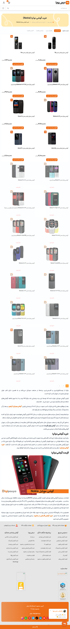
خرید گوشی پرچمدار (13, 544)
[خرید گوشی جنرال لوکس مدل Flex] (18, 42)
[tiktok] (36, 618)
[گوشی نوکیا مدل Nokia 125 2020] (51, 308)
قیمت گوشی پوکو (63, 559)
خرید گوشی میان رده (13, 552)
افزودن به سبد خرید (52, 64)
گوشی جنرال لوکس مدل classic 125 (26, 346)
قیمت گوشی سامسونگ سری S (43, 552)
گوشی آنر (65, 555)
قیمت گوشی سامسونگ (61, 548)
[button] (9, 3)
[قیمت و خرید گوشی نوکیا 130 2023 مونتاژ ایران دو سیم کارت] (51, 364)
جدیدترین (57, 31)
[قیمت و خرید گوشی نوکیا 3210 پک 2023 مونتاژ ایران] (18, 308)
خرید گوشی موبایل (62, 537)
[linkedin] (40, 618)
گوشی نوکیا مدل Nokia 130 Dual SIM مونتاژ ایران (23, 235)
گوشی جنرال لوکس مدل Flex (28, 53)
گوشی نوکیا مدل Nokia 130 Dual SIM (59, 263)
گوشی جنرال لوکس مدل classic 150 (59, 148)
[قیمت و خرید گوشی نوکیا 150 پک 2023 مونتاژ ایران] (51, 336)
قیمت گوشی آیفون (62, 544)
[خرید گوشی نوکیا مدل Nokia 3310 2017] (51, 225)
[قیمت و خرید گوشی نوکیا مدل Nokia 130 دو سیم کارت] (18, 225)
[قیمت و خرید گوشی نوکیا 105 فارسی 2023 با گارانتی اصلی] (51, 281)
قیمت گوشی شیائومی (61, 541)
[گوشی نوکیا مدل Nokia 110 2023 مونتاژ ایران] (18, 364)
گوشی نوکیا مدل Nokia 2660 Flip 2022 (59, 208)
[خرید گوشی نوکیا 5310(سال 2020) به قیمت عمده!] (18, 170)
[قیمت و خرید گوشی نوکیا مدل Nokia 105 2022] (18, 253)
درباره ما (32, 537)
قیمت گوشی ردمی (62, 552)
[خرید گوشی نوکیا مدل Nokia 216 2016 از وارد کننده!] (51, 170)
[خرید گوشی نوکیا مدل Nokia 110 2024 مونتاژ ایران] (51, 74)
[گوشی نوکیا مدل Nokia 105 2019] (51, 106)
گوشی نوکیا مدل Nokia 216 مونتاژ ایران (59, 180)
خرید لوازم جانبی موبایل (45, 537)
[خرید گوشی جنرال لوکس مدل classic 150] (51, 138)
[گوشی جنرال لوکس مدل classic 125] (18, 336)
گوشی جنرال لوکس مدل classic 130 (26, 148)
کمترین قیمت (30, 31)
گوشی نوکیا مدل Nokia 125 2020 (60, 318)
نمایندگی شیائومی (30, 559)
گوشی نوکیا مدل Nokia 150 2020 (27, 291)
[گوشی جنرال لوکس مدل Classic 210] (18, 106)
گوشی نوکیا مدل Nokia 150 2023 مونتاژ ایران (57, 346)
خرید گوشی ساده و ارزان (12, 548)
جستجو (34, 627)
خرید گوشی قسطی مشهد (28, 548)
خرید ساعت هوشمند (46, 548)
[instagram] (22, 618)
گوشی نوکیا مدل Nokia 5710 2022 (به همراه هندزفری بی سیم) (19, 208)
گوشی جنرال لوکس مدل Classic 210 (26, 116)
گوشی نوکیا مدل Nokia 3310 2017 (60, 235)
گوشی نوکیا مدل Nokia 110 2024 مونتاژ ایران (57, 84)
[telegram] (33, 618)
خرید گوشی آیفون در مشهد (44, 559)
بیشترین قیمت (39, 31)
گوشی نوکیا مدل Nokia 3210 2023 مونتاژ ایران (23, 318)
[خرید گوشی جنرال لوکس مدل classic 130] (18, 138)
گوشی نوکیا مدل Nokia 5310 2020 (26, 180)
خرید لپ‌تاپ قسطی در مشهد (27, 544)
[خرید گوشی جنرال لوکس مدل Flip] (51, 42)
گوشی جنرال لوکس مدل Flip (61, 53)
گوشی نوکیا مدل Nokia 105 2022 (27, 263)
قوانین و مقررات (31, 555)
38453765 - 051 (35, 614)
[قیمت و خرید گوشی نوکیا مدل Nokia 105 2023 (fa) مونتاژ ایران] (18, 74)
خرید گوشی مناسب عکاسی (11, 537)
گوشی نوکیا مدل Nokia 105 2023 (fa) (59, 291)
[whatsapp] (26, 618)
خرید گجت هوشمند (46, 541)
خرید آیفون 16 (47, 544)
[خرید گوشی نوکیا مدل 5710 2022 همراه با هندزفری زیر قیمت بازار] (18, 198)
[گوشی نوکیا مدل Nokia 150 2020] (18, 281)
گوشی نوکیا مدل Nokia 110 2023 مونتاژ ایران (24, 374)
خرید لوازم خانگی (46, 555)
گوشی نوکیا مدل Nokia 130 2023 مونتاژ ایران (57, 374)
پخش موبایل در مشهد (29, 552)
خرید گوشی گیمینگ (13, 541)
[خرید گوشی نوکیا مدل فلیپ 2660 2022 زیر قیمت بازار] (51, 198)
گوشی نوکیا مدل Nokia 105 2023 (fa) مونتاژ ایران (23, 84)
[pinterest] (29, 618)
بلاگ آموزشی (31, 541)
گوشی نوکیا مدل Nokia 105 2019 (60, 116)
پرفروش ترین (49, 31)
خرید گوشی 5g (14, 555)
